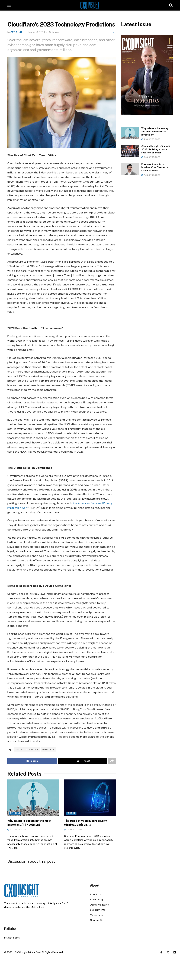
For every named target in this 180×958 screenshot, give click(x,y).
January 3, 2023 (36, 32)
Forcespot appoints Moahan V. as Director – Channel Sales (154, 167)
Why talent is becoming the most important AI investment (154, 131)
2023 (19, 749)
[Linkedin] (174, 952)
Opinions (54, 32)
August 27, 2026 (17, 829)
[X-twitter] (168, 952)
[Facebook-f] (161, 952)
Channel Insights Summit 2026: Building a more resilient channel (155, 149)
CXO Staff (16, 32)
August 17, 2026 (74, 829)
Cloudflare (32, 749)
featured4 (48, 749)
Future (71, 813)
